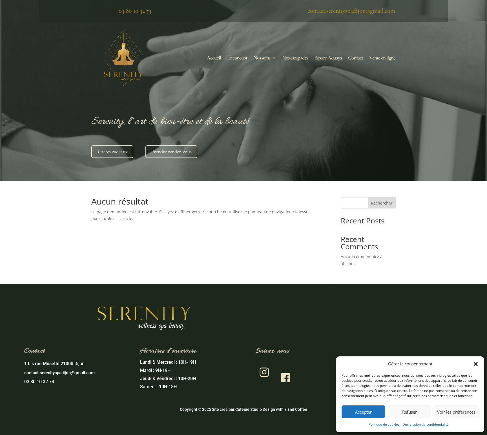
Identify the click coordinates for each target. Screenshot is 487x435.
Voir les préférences (456, 412)
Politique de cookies (384, 424)
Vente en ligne (382, 57)
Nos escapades (295, 57)
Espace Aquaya (328, 57)
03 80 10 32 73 (135, 10)
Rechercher (382, 203)
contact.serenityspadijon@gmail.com (351, 10)
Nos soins (261, 57)
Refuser (409, 412)
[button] (476, 364)
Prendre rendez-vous (171, 151)
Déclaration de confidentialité (425, 424)
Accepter (363, 412)
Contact (355, 57)
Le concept (237, 57)
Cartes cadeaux (113, 151)
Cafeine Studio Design (255, 409)
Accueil (214, 57)
